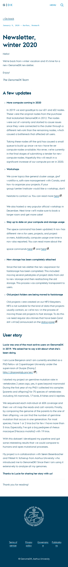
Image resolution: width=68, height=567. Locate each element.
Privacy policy (28, 544)
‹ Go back (8, 18)
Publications (56, 544)
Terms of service (13, 544)
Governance (42, 544)
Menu (53, 4)
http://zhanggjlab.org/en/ (18, 372)
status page (48, 321)
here (56, 195)
